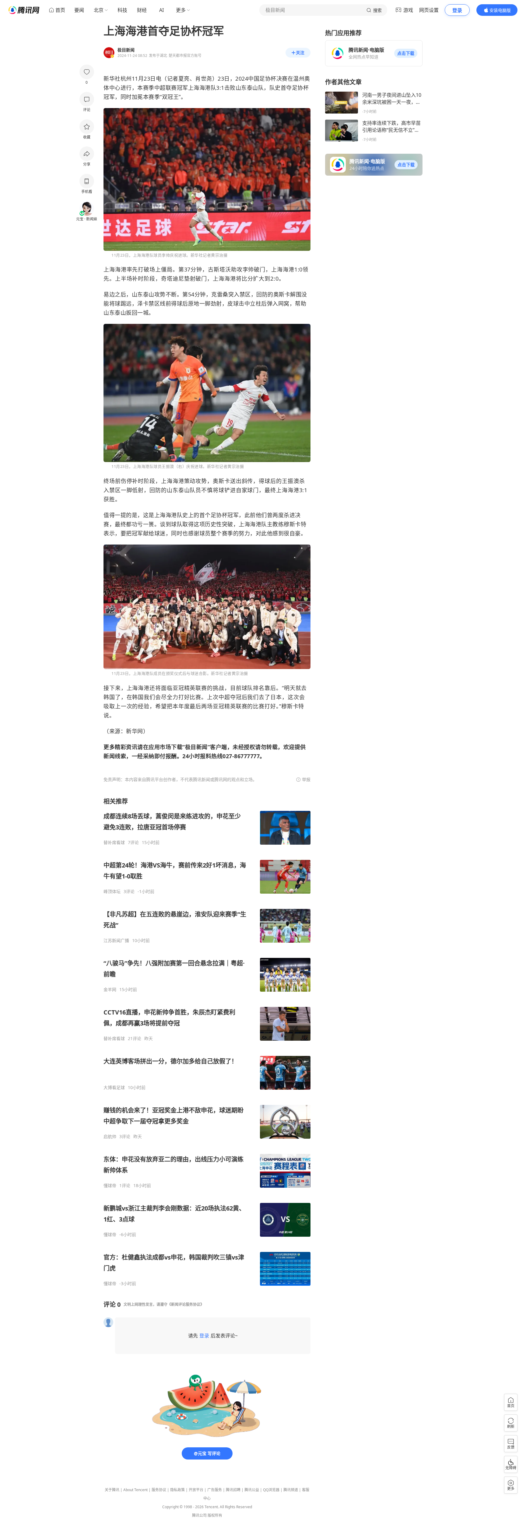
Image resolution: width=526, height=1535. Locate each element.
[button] (405, 53)
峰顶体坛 (112, 891)
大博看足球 (114, 1087)
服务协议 (159, 1489)
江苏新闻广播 (116, 940)
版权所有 (215, 1515)
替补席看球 (114, 842)
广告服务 (214, 1489)
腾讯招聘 (233, 1489)
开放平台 (196, 1489)
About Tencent (135, 1489)
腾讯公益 (251, 1489)
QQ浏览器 (271, 1489)
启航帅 (109, 1136)
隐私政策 (177, 1489)
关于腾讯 (112, 1489)
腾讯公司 (199, 1515)
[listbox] (206, 1042)
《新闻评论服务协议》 (185, 1304)
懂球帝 (109, 1185)
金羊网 (109, 989)
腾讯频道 (290, 1489)
